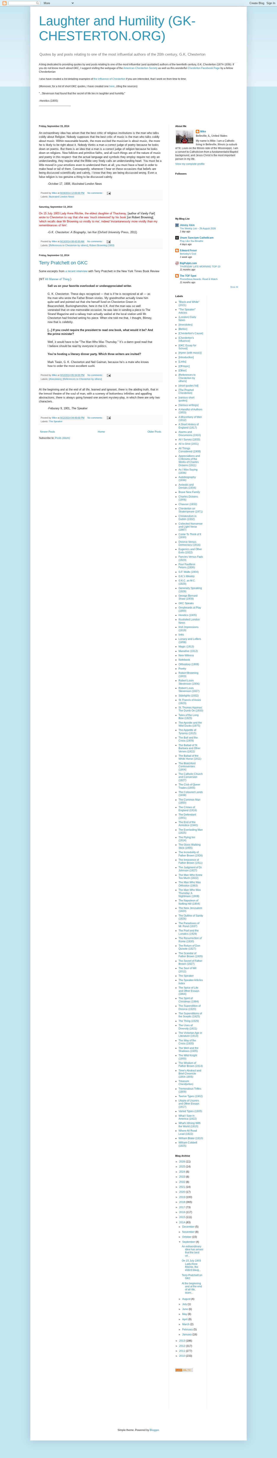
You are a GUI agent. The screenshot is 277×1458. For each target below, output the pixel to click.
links (181, 634)
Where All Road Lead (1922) (188, 1132)
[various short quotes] (186, 399)
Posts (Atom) (62, 438)
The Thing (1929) (189, 1021)
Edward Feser (188, 250)
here (112, 86)
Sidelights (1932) (189, 695)
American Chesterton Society (140, 68)
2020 (182, 1191)
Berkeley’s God (188, 253)
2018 (182, 1202)
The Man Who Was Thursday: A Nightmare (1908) (190, 893)
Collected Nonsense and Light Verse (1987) (191, 526)
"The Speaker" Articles (187, 311)
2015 (182, 1217)
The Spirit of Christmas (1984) (189, 1000)
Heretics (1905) (188, 615)
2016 (182, 1212)
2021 (182, 1186)
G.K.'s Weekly (187, 576)
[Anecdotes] (55, 379)
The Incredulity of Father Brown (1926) (191, 854)
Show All (234, 287)
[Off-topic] (184, 366)
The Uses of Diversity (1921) (188, 1027)
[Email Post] (108, 193)
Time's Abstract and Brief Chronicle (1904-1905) (190, 1073)
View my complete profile (190, 163)
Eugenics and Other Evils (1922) (190, 551)
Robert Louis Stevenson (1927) (189, 690)
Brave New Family (189, 492)
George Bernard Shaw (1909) (188, 597)
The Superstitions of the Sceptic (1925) (190, 1015)
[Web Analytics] (184, 1370)
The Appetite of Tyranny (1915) (187, 732)
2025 (182, 1166)
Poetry (182, 668)
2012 (182, 1345)
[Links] (182, 361)
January (187, 1334)
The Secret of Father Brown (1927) (190, 962)
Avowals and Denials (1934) (187, 486)
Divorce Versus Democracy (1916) (189, 543)
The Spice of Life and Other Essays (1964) (189, 991)
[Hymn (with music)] (190, 352)
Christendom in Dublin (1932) (187, 518)
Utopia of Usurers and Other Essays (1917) (189, 1103)
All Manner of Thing (57, 279)
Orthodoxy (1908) (189, 664)
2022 (182, 1181)
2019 (182, 1197)
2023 (182, 1176)
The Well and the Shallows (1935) (188, 1050)
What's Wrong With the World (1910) (190, 1125)
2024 (182, 1171)
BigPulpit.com (188, 263)
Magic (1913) (186, 646)
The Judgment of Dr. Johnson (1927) (190, 869)
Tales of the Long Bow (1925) (189, 717)
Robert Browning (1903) (101, 245)
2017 (182, 1207)
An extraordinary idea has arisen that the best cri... (192, 1251)
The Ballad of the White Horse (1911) (190, 757)
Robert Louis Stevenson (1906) (189, 682)
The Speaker (56, 421)
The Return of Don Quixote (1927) (189, 947)
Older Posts (154, 431)
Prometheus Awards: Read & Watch (198, 279)
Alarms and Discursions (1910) (190, 433)
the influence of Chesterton (109, 78)
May (185, 1314)
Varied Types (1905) (190, 1111)
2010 (182, 1355)
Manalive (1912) (188, 651)
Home (101, 431)
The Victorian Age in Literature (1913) (190, 1034)
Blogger (154, 1430)
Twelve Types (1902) (191, 1096)
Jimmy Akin (187, 225)
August (186, 1299)
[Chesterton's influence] (186, 339)
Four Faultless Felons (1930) (187, 566)
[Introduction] (186, 357)
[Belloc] (183, 329)
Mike (203, 131)
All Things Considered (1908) (190, 450)
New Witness (186, 655)
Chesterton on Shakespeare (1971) (191, 510)
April (185, 1319)
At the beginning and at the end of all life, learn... (192, 1288)
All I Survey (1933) (189, 439)
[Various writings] (188, 405)
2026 (182, 1161)
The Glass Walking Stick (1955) (190, 846)
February (187, 1329)
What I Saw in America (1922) (188, 1117)
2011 (182, 1350)
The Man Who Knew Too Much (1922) (190, 877)
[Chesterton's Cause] (191, 333)
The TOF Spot (188, 275)
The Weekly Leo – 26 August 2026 (198, 228)
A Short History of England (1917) (189, 426)
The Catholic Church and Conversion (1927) (191, 777)
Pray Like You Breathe (191, 241)
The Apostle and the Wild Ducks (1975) (190, 724)
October (187, 1236)
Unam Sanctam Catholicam (197, 237)
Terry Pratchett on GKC (63, 262)
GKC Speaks (186, 603)
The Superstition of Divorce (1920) (190, 1007)
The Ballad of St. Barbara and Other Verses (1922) (189, 748)
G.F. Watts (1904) (189, 571)
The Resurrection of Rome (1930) (190, 940)
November (188, 1231)
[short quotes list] (188, 385)
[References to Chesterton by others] (68, 245)
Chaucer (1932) (188, 504)
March (186, 1324)
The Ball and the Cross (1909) (188, 739)
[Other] (182, 370)
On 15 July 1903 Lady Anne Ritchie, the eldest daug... (191, 1265)
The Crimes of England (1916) (188, 809)
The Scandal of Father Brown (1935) (191, 955)
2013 (182, 1340)
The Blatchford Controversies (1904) (187, 766)
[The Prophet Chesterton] (186, 392)
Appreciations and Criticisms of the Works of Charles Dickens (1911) (189, 460)
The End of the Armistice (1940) (188, 824)
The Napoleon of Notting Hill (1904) (189, 902)
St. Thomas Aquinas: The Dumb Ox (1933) (191, 709)
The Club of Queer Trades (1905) (189, 786)
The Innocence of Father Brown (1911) (191, 861)
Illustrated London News (61, 196)
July (185, 1304)
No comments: (95, 193)
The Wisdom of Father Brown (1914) (191, 1064)
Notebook (184, 659)
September (189, 1241)
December (188, 1226)
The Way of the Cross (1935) (187, 1042)
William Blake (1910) (191, 1138)
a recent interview (76, 271)
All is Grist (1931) (189, 443)
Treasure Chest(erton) (186, 1083)
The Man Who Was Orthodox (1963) (190, 884)
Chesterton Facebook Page (204, 68)
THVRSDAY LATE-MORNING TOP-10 (200, 266)
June (185, 1309)
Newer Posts (47, 431)
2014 (182, 1222)
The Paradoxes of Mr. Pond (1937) (189, 925)
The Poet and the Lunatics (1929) (189, 932)
